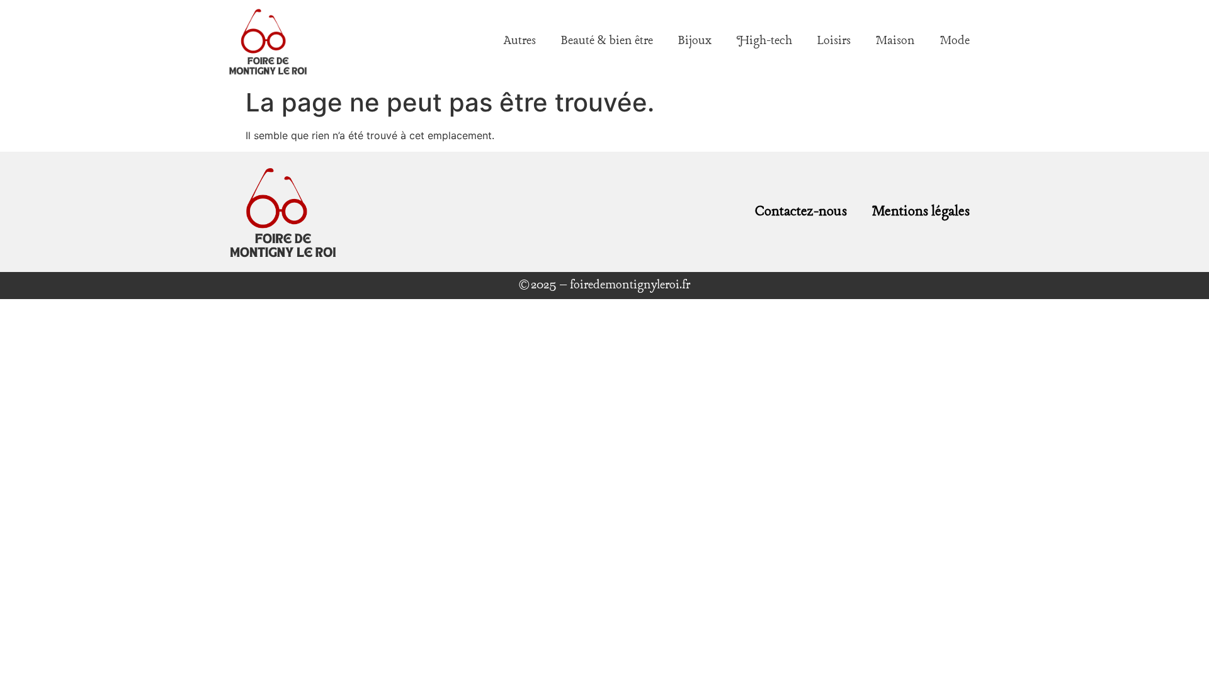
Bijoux (695, 41)
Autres (520, 41)
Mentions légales (921, 211)
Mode (955, 41)
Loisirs (834, 41)
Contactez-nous (801, 211)
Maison (895, 41)
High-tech (764, 41)
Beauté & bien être (607, 41)
